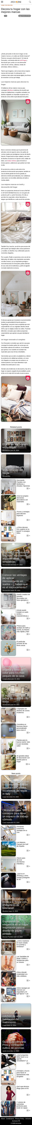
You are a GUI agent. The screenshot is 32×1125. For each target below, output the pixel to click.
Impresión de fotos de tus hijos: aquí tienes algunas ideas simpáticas (15, 557)
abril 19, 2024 (18, 937)
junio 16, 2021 (14, 704)
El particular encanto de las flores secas (22, 643)
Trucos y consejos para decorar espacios (23, 513)
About (3, 1118)
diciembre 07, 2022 (16, 565)
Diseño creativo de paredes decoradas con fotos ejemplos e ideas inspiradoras (23, 598)
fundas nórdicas (11, 160)
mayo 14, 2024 (13, 911)
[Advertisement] (16, 35)
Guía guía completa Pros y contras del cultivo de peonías (14, 1044)
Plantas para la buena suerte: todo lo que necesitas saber (23, 743)
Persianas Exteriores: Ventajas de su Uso (22, 829)
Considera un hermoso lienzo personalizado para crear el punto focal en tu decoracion (22, 729)
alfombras (10, 90)
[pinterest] (28, 101)
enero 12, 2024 (11, 1025)
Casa (4, 797)
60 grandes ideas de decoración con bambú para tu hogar (23, 758)
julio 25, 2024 (14, 450)
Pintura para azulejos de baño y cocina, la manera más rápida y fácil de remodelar (23, 629)
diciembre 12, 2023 (13, 1051)
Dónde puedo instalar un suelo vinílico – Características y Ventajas (23, 614)
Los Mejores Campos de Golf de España (22, 844)
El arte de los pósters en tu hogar (15, 446)
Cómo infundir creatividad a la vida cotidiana (22, 974)
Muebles (5, 911)
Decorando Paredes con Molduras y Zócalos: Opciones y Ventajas (23, 484)
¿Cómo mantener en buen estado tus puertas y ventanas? (23, 943)
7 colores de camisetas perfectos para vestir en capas (22, 1105)
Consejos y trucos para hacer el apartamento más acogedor (23, 1073)
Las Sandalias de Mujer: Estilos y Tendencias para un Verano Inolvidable (23, 960)
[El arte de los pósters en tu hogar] (16, 440)
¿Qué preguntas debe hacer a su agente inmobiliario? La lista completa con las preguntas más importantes (23, 1060)
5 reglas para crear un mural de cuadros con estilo (15, 698)
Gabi (20, 16)
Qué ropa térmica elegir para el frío (23, 1087)
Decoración (8, 5)
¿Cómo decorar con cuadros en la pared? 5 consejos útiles (23, 530)
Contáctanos (10, 1118)
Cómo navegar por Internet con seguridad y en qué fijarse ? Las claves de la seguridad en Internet (23, 993)
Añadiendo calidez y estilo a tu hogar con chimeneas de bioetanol (14, 903)
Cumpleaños (6, 679)
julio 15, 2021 (15, 679)
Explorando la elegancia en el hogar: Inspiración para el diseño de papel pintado (15, 927)
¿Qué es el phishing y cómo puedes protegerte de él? (23, 876)
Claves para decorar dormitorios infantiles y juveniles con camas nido (21, 862)
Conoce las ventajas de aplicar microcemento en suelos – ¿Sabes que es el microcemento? (15, 581)
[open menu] (2, 1)
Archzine (28, 1118)
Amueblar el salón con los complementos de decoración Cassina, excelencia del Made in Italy (15, 787)
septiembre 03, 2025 (13, 822)
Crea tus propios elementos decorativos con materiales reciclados (22, 499)
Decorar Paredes (7, 937)
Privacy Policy (19, 1118)
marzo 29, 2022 (15, 590)
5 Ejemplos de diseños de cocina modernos (23, 710)
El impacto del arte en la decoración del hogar (15, 470)
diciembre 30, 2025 (13, 797)
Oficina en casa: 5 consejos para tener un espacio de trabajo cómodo (15, 815)
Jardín (4, 1051)
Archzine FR (16, 1121)
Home (2, 5)
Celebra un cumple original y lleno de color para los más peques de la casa (13, 671)
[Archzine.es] (16, 2)
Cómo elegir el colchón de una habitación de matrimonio (11, 1017)
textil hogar (23, 60)
